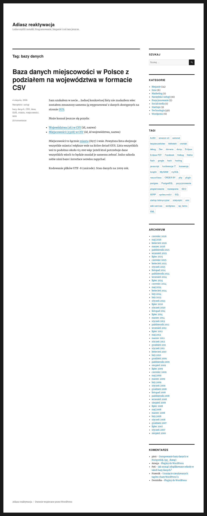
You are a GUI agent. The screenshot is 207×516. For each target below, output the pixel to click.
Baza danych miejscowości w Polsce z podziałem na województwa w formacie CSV (72, 79)
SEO (184, 188)
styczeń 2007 (158, 430)
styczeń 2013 (158, 321)
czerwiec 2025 (159, 260)
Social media (158, 103)
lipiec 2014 (157, 314)
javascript (154, 166)
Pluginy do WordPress (172, 463)
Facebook (169, 154)
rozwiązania (172, 188)
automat (176, 137)
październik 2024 (160, 273)
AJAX (153, 137)
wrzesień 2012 (159, 328)
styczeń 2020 (158, 307)
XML (152, 211)
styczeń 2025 (158, 267)
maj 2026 (156, 239)
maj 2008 (156, 409)
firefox (190, 154)
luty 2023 (156, 297)
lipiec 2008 (157, 406)
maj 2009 (156, 375)
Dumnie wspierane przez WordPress (53, 501)
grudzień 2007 (159, 423)
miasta (84, 141)
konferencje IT (169, 166)
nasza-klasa (155, 177)
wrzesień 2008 (159, 399)
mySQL (175, 171)
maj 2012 (156, 334)
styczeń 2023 (158, 300)
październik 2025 (160, 250)
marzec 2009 (158, 379)
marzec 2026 (158, 246)
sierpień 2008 (159, 402)
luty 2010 (156, 355)
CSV (28, 109)
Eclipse (188, 149)
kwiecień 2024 (159, 290)
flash (152, 160)
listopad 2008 (159, 392)
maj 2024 (156, 287)
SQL (177, 194)
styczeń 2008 (158, 419)
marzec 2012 (158, 338)
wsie (14, 115)
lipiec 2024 (157, 280)
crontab (183, 143)
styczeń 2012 (158, 341)
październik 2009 (161, 362)
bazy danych (18, 109)
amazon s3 (164, 137)
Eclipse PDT (156, 154)
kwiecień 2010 (159, 351)
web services (156, 205)
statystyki (177, 200)
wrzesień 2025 (159, 253)
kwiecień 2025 (159, 263)
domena (169, 149)
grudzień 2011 (159, 345)
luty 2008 (156, 416)
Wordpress (157, 114)
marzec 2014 (158, 317)
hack (169, 160)
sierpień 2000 (159, 433)
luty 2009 (156, 382)
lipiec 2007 (157, 426)
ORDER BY (170, 177)
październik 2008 (160, 396)
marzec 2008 (158, 413)
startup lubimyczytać (160, 200)
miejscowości (32, 112)
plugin (188, 177)
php (180, 177)
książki (153, 171)
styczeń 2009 (158, 385)
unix (187, 200)
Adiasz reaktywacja (33, 24)
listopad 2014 (158, 311)
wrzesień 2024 (159, 277)
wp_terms (182, 205)
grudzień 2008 (159, 389)
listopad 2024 (159, 270)
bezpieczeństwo (157, 143)
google (161, 160)
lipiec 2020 (157, 304)
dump (179, 149)
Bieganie (156, 86)
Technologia (158, 110)
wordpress (170, 205)
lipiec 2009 (157, 368)
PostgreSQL (167, 183)
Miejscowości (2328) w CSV (66, 132)
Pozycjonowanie (160, 100)
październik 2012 (160, 324)
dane (33, 109)
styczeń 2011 (158, 348)
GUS (61, 109)
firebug (180, 154)
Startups (156, 107)
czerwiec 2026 (159, 236)
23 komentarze (19, 120)
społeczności (165, 194)
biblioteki (172, 143)
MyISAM (164, 171)
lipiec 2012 (157, 331)
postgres (154, 183)
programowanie (157, 188)
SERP (153, 194)
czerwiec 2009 (159, 372)
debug (153, 149)
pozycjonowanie (183, 183)
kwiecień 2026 (159, 243)
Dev (161, 149)
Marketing (157, 93)
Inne (154, 90)
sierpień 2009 (159, 365)
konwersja (183, 166)
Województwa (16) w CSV (65, 127)
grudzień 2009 (159, 358)
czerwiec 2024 (159, 283)
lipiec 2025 (157, 256)
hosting (178, 160)
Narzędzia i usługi (20, 104)
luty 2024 (156, 294)
